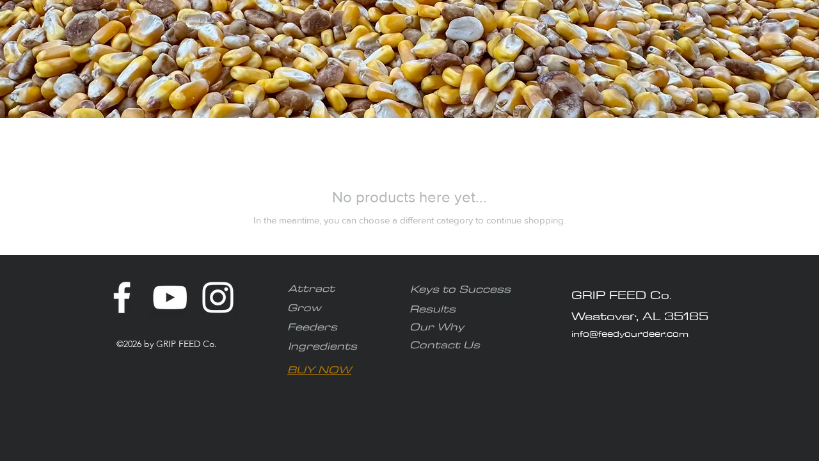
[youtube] (170, 297)
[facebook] (122, 297)
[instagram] (218, 297)
